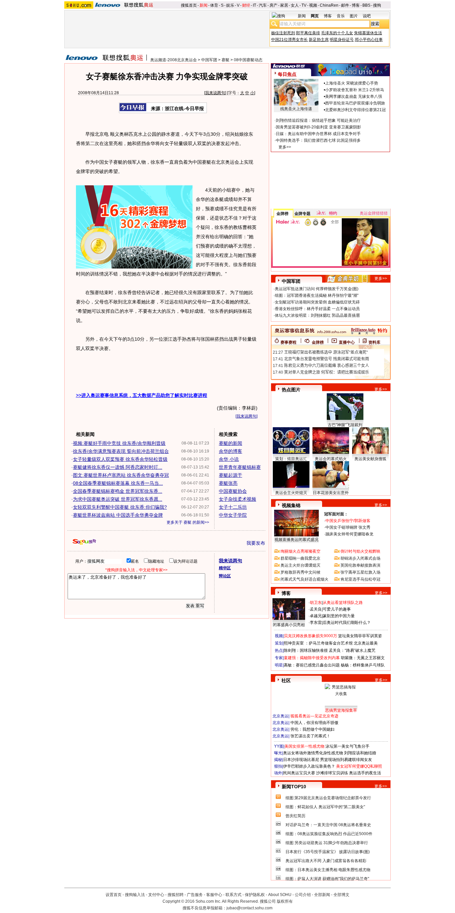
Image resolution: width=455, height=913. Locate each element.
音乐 (341, 16)
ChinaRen (329, 5)
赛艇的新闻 (230, 443)
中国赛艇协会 (233, 491)
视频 (313, 5)
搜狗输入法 (135, 894)
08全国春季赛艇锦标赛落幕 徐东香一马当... (118, 483)
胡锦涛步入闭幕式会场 (360, 558)
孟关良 (316, 609)
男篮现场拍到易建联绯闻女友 (346, 759)
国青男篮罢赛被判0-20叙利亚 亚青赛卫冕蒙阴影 (318, 127)
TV (303, 5)
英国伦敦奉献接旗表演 (360, 565)
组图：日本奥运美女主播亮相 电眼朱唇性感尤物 (327, 869)
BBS (366, 5)
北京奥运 (280, 716)
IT (254, 5)
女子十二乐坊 (233, 507)
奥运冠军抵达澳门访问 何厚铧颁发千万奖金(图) (316, 288)
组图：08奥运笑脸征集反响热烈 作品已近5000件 (328, 833)
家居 (284, 5)
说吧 (367, 16)
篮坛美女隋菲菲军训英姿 (360, 636)
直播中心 (347, 342)
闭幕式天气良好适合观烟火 (304, 579)
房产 (273, 5)
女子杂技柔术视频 (237, 499)
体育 (214, 5)
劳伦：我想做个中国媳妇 (312, 729)
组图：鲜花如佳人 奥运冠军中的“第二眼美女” (325, 807)
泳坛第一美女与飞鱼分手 (347, 746)
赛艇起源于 (230, 475)
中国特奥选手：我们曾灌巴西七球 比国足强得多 (318, 140)
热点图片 (291, 389)
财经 (246, 5)
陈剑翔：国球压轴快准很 (306, 650)
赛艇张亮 (228, 483)
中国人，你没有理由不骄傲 (314, 722)
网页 (315, 16)
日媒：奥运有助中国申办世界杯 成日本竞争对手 (318, 133)
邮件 (345, 5)
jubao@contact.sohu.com (249, 908)
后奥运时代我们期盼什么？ (347, 622)
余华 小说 (229, 459)
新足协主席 (319, 39)
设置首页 (114, 894)
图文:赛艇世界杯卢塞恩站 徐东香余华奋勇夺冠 (121, 475)
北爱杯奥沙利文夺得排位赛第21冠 (355, 109)
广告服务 (195, 894)
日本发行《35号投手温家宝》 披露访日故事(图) (327, 851)
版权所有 (285, 901)
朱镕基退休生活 (368, 33)
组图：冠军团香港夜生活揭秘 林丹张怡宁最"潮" (316, 295)
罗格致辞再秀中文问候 (300, 572)
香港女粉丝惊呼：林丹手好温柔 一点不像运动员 (317, 308)
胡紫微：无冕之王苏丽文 (363, 657)
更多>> (284, 147)
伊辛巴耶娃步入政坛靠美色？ (309, 766)
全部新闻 (322, 894)
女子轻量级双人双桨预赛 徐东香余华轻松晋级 (120, 459)
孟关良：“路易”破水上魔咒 (352, 650)
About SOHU (279, 894)
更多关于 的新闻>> (188, 522)
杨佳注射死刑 (283, 33)
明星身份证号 (342, 39)
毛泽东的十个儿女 (337, 33)
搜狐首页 (189, 5)
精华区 (225, 568)
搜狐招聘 (176, 894)
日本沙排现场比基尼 (301, 759)
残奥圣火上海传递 (296, 108)
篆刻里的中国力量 (339, 616)
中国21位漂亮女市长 (289, 39)
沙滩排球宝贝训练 (332, 773)
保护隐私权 (255, 894)
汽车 (263, 5)
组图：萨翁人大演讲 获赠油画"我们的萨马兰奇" (327, 878)
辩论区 (225, 576)
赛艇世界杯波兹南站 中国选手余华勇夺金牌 (118, 515)
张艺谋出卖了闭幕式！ (310, 736)
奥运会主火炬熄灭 (291, 492)
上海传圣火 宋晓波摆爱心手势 (351, 83)
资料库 (374, 342)
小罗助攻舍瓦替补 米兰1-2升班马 (354, 90)
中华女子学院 (233, 515)
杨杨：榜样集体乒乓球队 (363, 665)
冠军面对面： (336, 514)
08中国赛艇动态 (248, 60)
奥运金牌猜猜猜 (374, 213)
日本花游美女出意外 (331, 492)
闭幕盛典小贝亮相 (289, 625)
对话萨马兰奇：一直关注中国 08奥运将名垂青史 (328, 824)
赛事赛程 (288, 342)
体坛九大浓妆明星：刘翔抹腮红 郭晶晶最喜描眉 (317, 315)
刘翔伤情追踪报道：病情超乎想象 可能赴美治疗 (318, 120)
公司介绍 (303, 894)
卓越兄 (316, 616)
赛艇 (225, 60)
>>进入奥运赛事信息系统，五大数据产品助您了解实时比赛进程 (141, 395)
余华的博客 (230, 451)
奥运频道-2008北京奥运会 (173, 60)
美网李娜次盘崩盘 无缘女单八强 (353, 96)
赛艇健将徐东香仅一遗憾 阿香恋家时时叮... (117, 467)
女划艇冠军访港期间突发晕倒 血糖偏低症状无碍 (317, 302)
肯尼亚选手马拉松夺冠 (360, 579)
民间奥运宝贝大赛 (299, 773)
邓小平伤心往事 (369, 39)
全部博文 (341, 894)
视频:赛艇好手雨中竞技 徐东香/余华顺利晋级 (119, 443)
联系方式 (233, 894)
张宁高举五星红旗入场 (360, 572)
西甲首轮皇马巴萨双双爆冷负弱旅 (355, 103)
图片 (354, 16)
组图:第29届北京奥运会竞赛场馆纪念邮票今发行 (328, 798)
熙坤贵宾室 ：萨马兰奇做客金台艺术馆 (318, 643)
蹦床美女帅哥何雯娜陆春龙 (349, 534)
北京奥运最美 (366, 643)
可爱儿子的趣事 (337, 609)
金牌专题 (302, 213)
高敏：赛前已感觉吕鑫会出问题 (312, 665)
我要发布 (255, 543)
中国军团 (209, 60)
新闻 (204, 5)
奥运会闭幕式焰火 (331, 458)
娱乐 (230, 5)
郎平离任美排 (308, 33)
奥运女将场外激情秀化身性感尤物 (313, 753)
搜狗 (377, 5)
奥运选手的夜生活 (365, 773)
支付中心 (156, 894)
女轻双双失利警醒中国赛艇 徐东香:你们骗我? (120, 507)
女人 (295, 5)
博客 (356, 5)
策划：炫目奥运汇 (291, 458)
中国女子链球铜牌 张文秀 (347, 527)
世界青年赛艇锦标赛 (240, 467)
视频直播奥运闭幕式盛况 (296, 539)
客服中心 (214, 894)
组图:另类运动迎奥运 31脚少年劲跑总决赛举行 (326, 842)
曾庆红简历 (295, 816)
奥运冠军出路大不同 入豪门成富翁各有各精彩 (325, 860)
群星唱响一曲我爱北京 (300, 558)
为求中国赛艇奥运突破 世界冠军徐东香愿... (117, 499)
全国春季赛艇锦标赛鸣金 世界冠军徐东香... (117, 491)
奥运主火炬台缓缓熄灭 (300, 565)
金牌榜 (282, 213)
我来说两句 (215, 93)
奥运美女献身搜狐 (370, 458)
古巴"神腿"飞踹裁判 (345, 425)
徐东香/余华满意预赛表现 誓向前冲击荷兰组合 (121, 451)
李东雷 (316, 622)
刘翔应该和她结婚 (360, 753)
